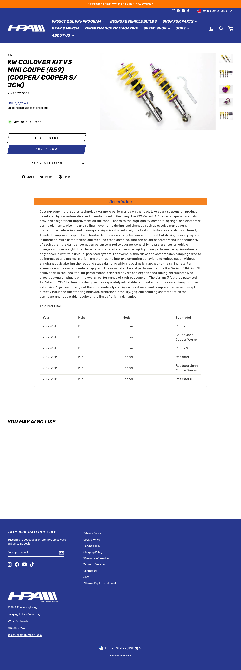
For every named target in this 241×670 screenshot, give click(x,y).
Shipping (13, 107)
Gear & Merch (65, 28)
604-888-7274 (16, 628)
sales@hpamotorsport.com (25, 634)
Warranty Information (96, 558)
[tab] (120, 201)
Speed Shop (155, 28)
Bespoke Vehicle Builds (133, 21)
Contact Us (90, 570)
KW (10, 55)
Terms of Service (94, 564)
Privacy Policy (92, 533)
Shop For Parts (178, 21)
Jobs (181, 28)
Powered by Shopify (120, 655)
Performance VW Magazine (111, 28)
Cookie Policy (91, 539)
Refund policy (91, 545)
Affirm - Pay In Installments (100, 583)
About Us (61, 35)
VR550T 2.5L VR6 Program (77, 21)
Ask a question (47, 163)
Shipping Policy (93, 552)
